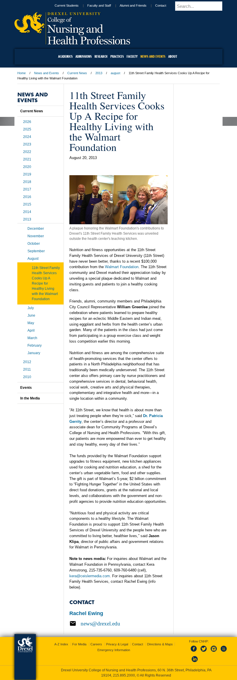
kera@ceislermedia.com (89, 576)
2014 (27, 212)
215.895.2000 (124, 675)
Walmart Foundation (121, 267)
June (31, 315)
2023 (27, 144)
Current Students (67, 5)
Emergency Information (113, 650)
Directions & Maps (160, 644)
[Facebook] (194, 652)
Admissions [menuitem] (83, 56)
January (33, 353)
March (32, 338)
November (35, 236)
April (31, 330)
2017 (27, 189)
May (30, 323)
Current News (77, 73)
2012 (27, 362)
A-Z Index (61, 644)
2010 (27, 377)
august (115, 73)
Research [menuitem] (101, 56)
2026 (27, 122)
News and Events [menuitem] (152, 56)
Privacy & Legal (117, 644)
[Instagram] (214, 652)
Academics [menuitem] (65, 56)
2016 (27, 197)
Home (21, 73)
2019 (27, 174)
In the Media (30, 398)
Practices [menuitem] (117, 56)
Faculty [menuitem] (132, 56)
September (36, 251)
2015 (27, 204)
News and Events (46, 73)
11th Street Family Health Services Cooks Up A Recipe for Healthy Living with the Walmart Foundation (46, 283)
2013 (98, 73)
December (35, 229)
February (34, 345)
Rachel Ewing (86, 613)
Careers (96, 644)
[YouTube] (223, 652)
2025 (27, 129)
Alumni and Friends (133, 5)
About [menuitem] (172, 56)
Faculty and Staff (99, 5)
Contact (160, 5)
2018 (27, 182)
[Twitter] (204, 652)
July (30, 308)
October (33, 244)
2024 (27, 137)
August (32, 259)
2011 (27, 369)
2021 (27, 159)
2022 (27, 152)
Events (26, 388)
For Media (79, 644)
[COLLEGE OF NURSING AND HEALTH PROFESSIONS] (72, 42)
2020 (27, 167)
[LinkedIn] (194, 662)
